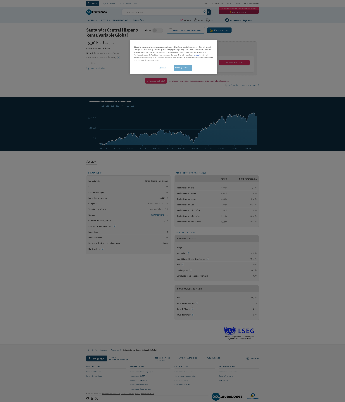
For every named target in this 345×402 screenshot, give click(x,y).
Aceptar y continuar (182, 67)
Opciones (162, 67)
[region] (173, 57)
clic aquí (196, 54)
